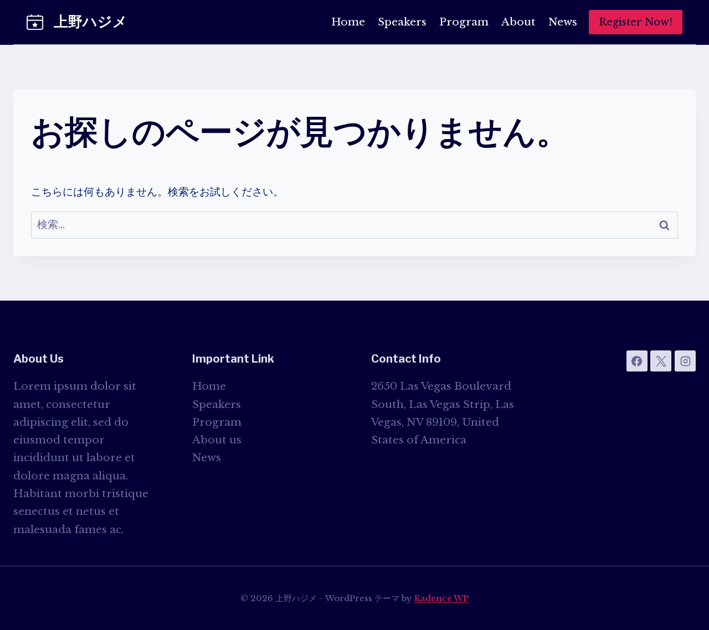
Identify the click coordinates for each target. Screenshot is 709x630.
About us (217, 439)
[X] (660, 360)
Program (464, 22)
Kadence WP (441, 598)
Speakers (402, 22)
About (518, 22)
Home (348, 22)
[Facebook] (637, 360)
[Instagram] (685, 360)
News (562, 22)
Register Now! (635, 22)
